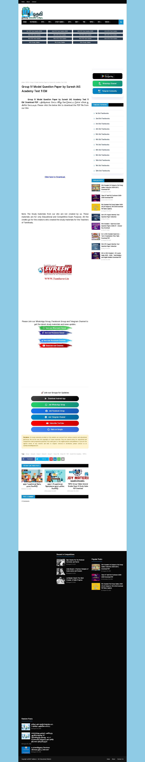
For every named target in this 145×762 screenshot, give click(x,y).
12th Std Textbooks (103, 171)
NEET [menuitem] (76, 22)
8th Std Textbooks (102, 150)
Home (23, 1)
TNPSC (27, 82)
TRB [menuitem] (84, 22)
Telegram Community (109, 91)
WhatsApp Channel (109, 83)
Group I (27, 454)
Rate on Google (57, 429)
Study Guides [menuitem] (59, 22)
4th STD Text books (110, 31)
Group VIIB (56, 454)
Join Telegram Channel (56, 417)
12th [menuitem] (69, 22)
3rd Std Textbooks (102, 124)
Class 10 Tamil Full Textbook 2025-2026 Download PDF (111, 196)
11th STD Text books (85, 38)
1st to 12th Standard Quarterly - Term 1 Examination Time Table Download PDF (110, 236)
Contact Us (120, 759)
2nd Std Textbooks (103, 118)
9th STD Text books (34, 38)
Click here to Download (55, 177)
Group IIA (44, 454)
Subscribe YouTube (57, 423)
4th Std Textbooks (102, 129)
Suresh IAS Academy (75, 454)
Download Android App (56, 398)
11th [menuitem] (49, 22)
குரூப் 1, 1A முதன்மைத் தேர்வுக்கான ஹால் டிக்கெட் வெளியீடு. (55, 486)
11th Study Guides (60, 42)
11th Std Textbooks (102, 165)
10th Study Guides (34, 42)
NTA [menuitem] (99, 22)
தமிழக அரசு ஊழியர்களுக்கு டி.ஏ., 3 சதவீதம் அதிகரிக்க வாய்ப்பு (42, 725)
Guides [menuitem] (37, 27)
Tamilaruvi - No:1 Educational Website (41, 759)
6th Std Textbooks (102, 139)
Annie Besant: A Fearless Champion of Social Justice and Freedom (77, 570)
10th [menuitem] (42, 22)
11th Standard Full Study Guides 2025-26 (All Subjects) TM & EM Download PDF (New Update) (112, 207)
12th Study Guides (85, 42)
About (28, 1)
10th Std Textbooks (103, 160)
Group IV (50, 454)
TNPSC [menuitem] (91, 22)
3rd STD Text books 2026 (85, 31)
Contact (34, 1)
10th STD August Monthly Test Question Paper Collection (110, 245)
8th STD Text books (111, 35)
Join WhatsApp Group (57, 405)
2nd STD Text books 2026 (60, 31)
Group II (38, 454)
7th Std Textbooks (102, 144)
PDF (68, 454)
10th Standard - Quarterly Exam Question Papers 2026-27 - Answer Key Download (111, 226)
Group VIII (62, 454)
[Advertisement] (55, 65)
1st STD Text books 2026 (34, 31)
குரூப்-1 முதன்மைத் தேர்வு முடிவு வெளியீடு (32, 485)
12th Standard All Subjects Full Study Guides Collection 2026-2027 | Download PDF (112, 187)
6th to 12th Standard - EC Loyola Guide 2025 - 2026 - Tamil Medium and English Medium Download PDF (111, 255)
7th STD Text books (85, 35)
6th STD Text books (60, 35)
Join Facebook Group (57, 411)
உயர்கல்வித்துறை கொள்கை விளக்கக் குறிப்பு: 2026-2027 (40, 748)
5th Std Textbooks (102, 134)
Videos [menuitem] (107, 22)
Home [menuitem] (25, 22)
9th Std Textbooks (102, 155)
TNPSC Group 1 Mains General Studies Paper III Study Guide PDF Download (78, 486)
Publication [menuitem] (47, 27)
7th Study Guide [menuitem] (60, 27)
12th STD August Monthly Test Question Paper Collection (110, 216)
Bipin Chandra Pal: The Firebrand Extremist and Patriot (75, 561)
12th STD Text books (110, 38)
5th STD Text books (34, 35)
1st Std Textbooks (102, 113)
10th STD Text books (59, 38)
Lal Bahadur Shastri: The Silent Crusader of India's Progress (75, 579)
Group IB (33, 454)
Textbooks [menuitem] (33, 22)
